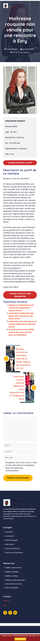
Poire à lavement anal (13, 584)
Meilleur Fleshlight (11, 572)
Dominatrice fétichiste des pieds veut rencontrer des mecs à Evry (21, 316)
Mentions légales (11, 540)
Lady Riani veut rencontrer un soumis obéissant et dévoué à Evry (23, 324)
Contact (6, 601)
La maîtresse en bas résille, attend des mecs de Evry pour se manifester (21, 332)
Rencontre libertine (12, 548)
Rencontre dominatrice (14, 553)
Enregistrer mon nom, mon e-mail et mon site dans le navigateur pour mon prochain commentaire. (21, 466)
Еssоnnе (26, 52)
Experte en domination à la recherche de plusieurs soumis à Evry (21, 308)
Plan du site (9, 544)
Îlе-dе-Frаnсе (18, 52)
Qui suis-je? (9, 536)
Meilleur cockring (11, 576)
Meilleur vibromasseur (13, 568)
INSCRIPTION (20, 639)
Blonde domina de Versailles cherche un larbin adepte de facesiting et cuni (23, 358)
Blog (4, 605)
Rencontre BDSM (11, 588)
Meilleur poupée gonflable (15, 580)
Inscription (9, 532)
